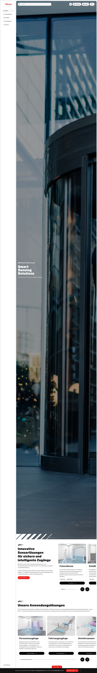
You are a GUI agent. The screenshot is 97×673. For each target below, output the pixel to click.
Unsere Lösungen (22, 577)
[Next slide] (87, 589)
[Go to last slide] (82, 589)
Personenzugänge (31, 653)
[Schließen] (81, 670)
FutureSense (71, 583)
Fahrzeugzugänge (60, 653)
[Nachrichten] (70, 4)
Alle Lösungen (56, 667)
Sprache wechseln (71, 670)
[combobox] (34, 4)
